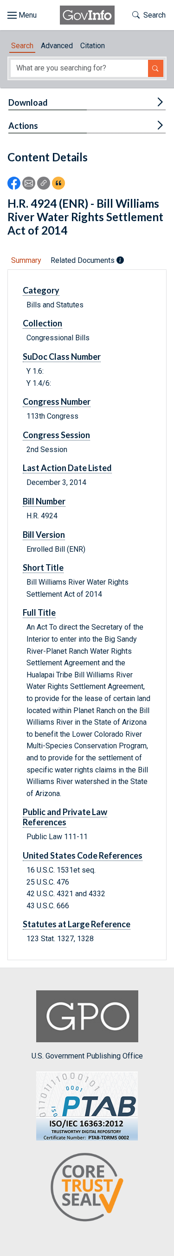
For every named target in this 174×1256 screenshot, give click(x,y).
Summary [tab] (26, 260)
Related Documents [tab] (83, 260)
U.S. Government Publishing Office (87, 1056)
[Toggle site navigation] (22, 15)
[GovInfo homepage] (87, 15)
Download (28, 102)
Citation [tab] (92, 45)
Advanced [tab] (57, 45)
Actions (23, 126)
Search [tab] (22, 45)
